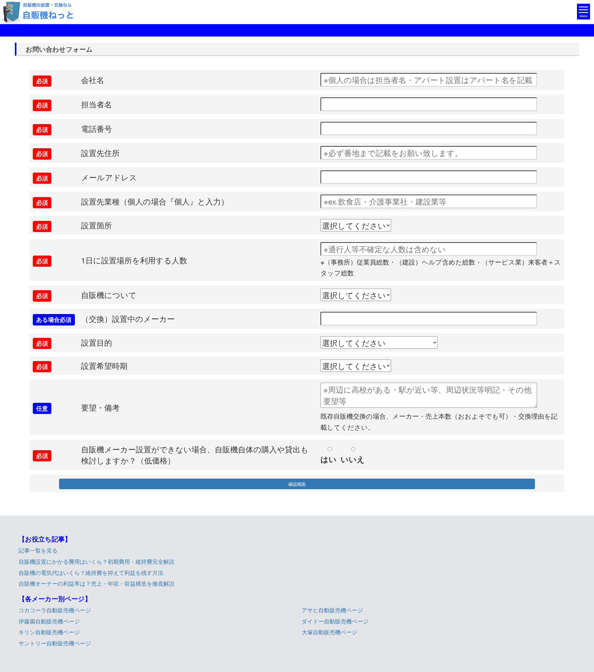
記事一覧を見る (38, 550)
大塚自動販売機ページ (329, 632)
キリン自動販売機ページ (49, 632)
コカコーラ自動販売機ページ (55, 610)
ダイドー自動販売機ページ (335, 621)
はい (329, 459)
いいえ (353, 459)
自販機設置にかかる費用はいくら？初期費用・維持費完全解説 (96, 561)
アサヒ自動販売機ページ (332, 610)
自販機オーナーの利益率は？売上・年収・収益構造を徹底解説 (96, 583)
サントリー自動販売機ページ (55, 643)
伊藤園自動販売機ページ (49, 621)
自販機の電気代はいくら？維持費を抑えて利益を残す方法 (91, 572)
